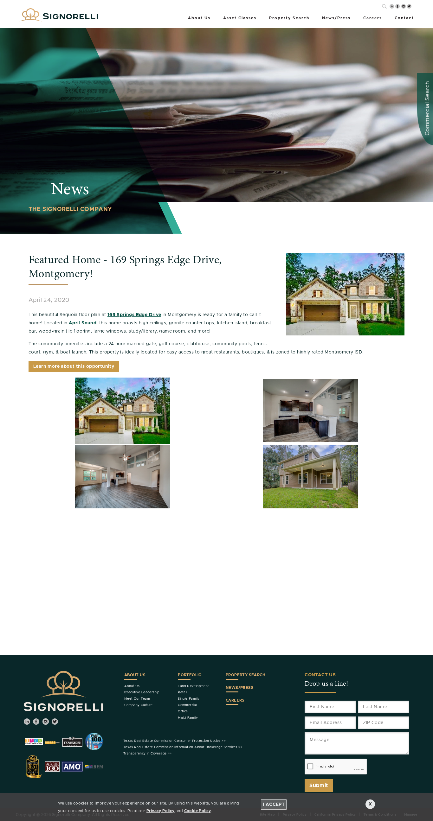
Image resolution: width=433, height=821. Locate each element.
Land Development (193, 686)
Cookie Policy (197, 811)
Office (183, 711)
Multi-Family (188, 717)
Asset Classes (239, 18)
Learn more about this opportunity (73, 366)
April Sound (82, 323)
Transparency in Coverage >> (147, 753)
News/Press (336, 18)
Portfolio (190, 675)
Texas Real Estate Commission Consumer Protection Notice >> (174, 740)
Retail (182, 692)
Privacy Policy (160, 811)
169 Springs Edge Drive (134, 315)
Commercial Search (427, 108)
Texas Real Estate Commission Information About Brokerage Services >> (182, 747)
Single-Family (188, 698)
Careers (372, 18)
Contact (404, 18)
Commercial (187, 705)
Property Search (289, 18)
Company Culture (138, 705)
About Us (199, 18)
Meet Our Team (137, 698)
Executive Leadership (141, 692)
